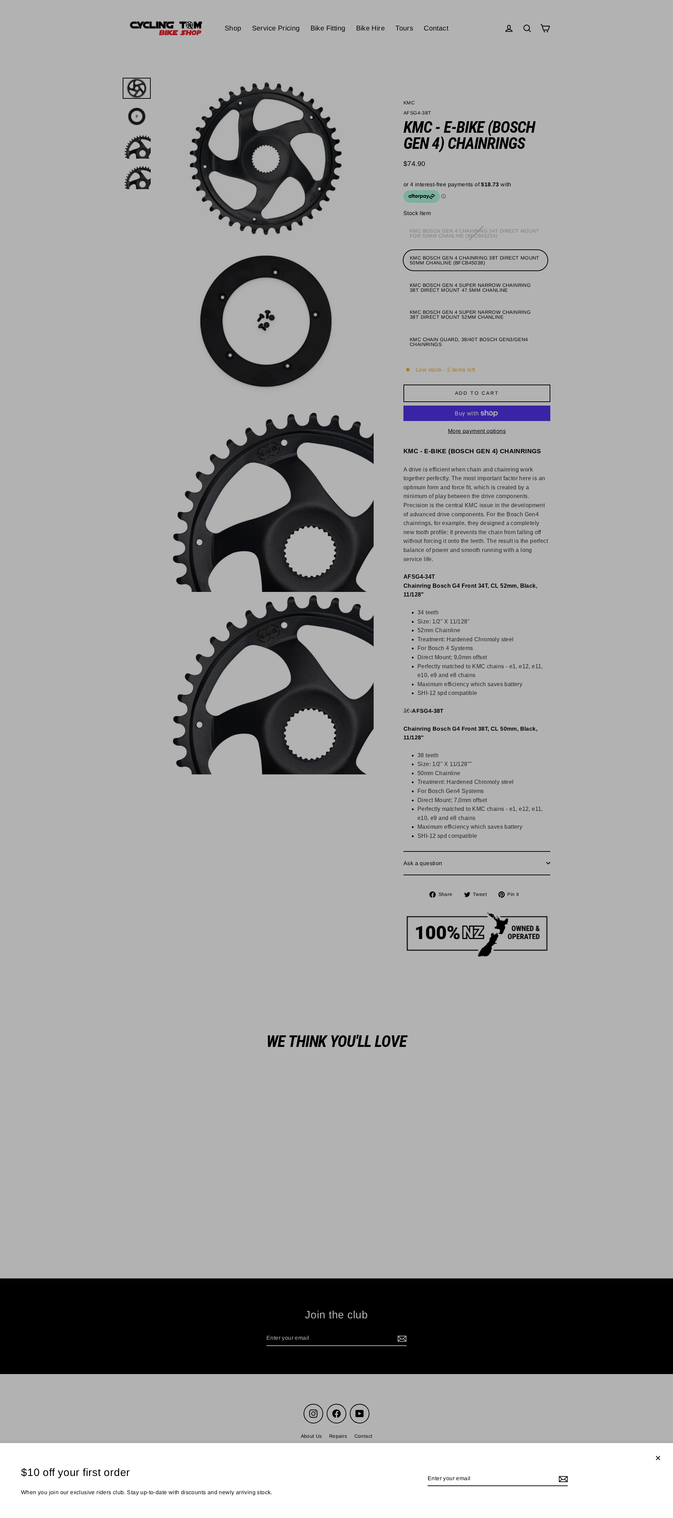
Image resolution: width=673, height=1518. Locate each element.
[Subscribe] (562, 1478)
